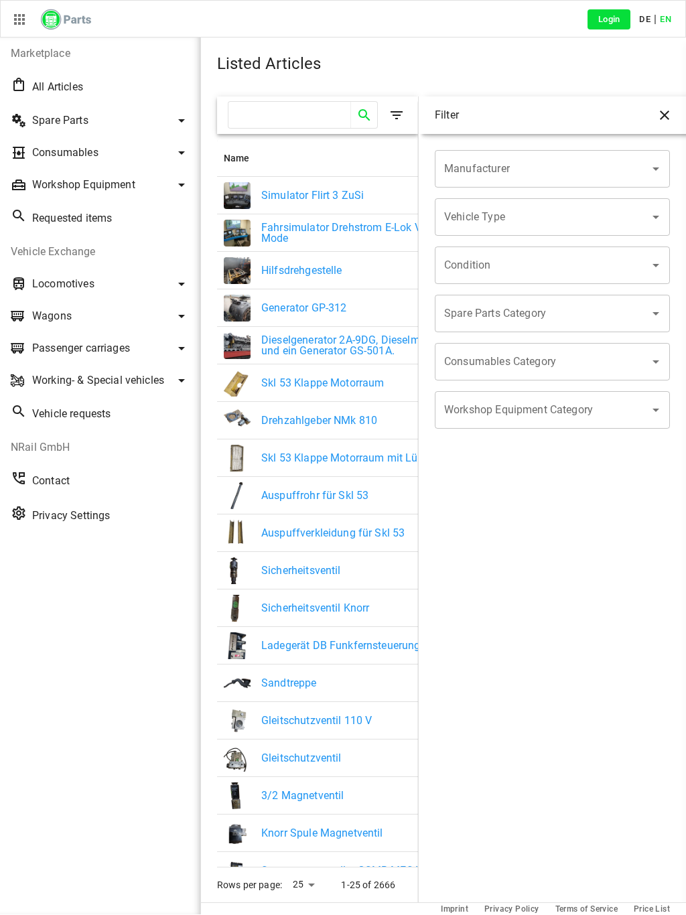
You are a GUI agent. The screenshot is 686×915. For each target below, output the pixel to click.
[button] (100, 54)
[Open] (655, 168)
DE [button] (644, 19)
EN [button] (665, 19)
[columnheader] (341, 158)
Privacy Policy (511, 909)
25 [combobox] (298, 884)
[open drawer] (397, 115)
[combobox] (542, 169)
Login (609, 19)
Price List (652, 909)
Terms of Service (586, 909)
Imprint (454, 909)
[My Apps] (19, 19)
